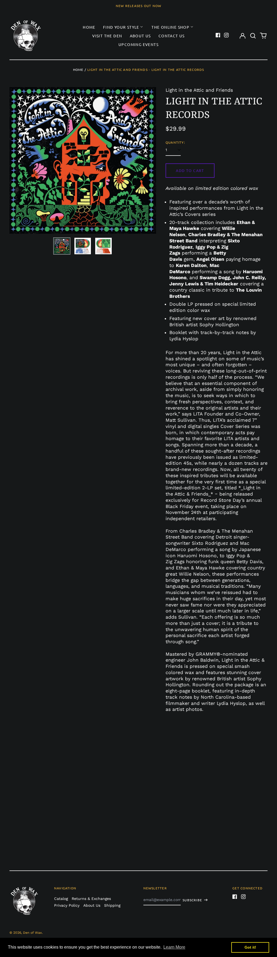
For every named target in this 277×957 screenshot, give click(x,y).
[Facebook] (218, 35)
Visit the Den (107, 35)
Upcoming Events (138, 44)
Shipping (112, 905)
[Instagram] (226, 35)
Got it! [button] (250, 947)
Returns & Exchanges (91, 898)
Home (89, 27)
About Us (140, 35)
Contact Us (172, 35)
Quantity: (175, 142)
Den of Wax (32, 933)
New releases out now (138, 6)
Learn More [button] (174, 947)
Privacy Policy (67, 905)
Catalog (61, 898)
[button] (253, 35)
